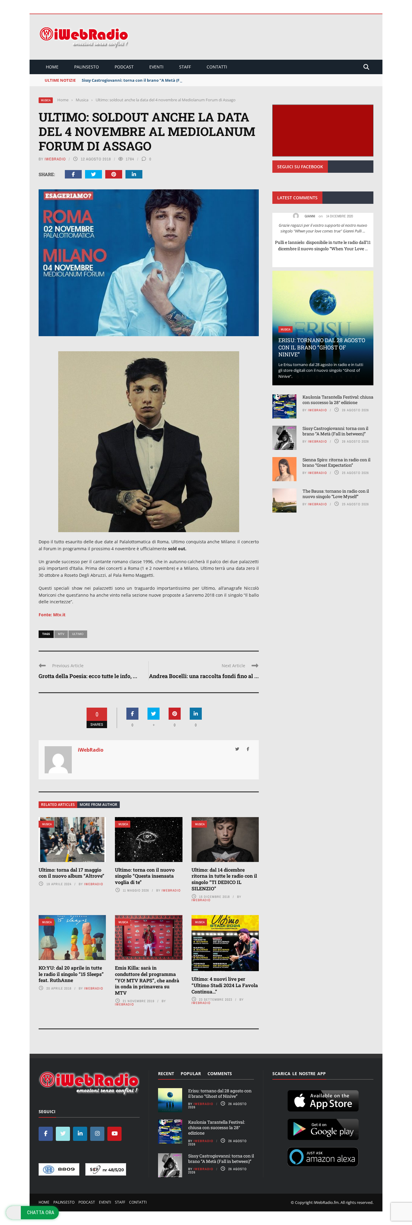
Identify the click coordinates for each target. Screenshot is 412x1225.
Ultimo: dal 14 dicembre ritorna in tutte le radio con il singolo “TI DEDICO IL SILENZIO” (224, 879)
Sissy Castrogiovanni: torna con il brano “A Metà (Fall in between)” (146, 80)
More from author (98, 804)
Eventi (156, 67)
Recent (166, 1073)
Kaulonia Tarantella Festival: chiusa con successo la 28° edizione (338, 399)
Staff (185, 67)
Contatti (217, 67)
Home (52, 67)
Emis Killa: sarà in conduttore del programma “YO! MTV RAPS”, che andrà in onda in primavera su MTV (147, 980)
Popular (191, 1073)
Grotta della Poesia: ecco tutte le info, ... (88, 676)
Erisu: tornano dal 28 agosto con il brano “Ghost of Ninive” (321, 347)
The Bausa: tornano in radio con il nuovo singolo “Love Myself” (336, 493)
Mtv (61, 634)
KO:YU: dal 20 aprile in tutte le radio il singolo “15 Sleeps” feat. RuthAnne (71, 974)
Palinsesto (86, 67)
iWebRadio (55, 159)
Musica (45, 100)
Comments (220, 1073)
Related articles (58, 804)
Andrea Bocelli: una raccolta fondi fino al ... (204, 676)
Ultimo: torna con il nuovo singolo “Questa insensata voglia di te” (145, 876)
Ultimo (78, 634)
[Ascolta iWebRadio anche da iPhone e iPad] (323, 1099)
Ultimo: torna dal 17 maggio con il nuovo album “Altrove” (71, 873)
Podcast (124, 67)
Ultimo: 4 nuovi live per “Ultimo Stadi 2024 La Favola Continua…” (225, 985)
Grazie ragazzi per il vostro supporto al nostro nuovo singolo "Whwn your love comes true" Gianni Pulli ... (323, 228)
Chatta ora (40, 1212)
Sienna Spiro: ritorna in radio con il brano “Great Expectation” (336, 462)
